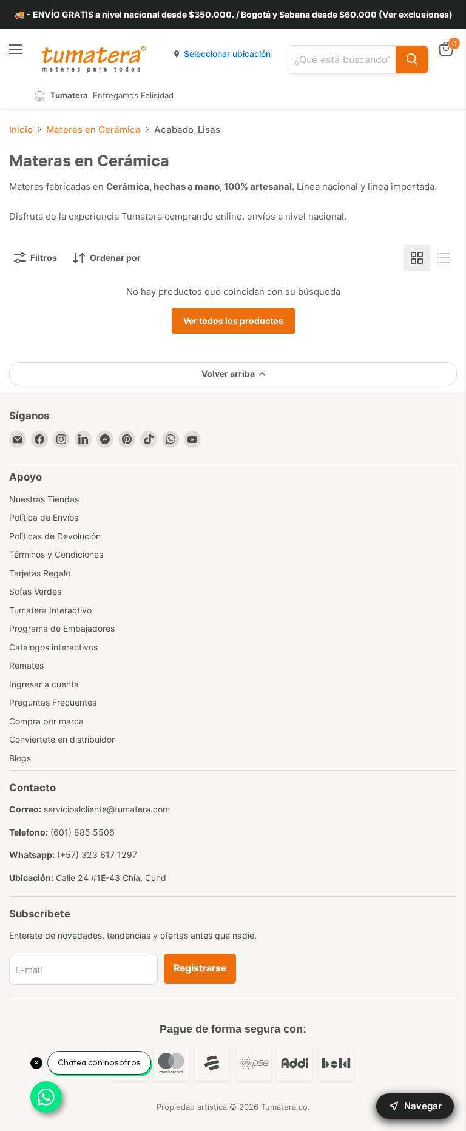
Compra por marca (46, 721)
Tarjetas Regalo (39, 573)
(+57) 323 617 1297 (97, 854)
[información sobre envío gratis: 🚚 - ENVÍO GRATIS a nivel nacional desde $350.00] (233, 14)
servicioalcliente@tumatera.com (107, 809)
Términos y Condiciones (56, 554)
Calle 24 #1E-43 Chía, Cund (111, 878)
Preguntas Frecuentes (52, 702)
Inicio (21, 129)
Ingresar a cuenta (44, 684)
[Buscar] (412, 59)
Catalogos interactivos (53, 647)
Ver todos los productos (233, 321)
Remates (26, 665)
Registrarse (200, 968)
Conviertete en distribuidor (62, 739)
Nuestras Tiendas (44, 499)
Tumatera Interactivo (50, 610)
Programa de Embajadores (62, 628)
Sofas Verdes (35, 591)
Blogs (20, 758)
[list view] (443, 258)
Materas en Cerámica (93, 129)
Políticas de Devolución (55, 536)
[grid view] (417, 258)
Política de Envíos (43, 517)
